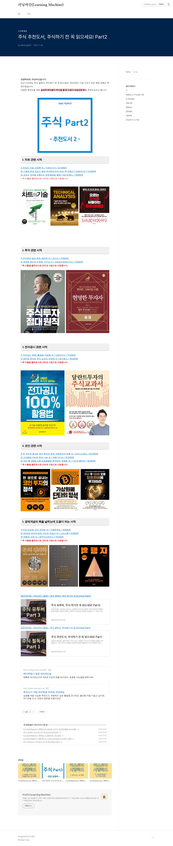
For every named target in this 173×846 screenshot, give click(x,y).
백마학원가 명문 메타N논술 (37, 673)
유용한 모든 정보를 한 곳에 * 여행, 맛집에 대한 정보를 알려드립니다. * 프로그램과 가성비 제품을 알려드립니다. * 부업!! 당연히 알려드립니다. (60, 799)
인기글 (135, 72)
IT (126, 91)
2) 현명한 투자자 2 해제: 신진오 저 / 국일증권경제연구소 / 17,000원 (52, 262)
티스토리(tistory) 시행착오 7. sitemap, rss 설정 (42, 735)
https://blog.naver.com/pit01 (35, 670)
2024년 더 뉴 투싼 (132, 120)
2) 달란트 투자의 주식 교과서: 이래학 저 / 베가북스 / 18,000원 (49, 358)
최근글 (128, 72)
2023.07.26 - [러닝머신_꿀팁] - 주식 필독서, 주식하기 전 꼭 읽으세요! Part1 (55, 627)
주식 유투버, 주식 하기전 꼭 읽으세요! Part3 (41, 732)
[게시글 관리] (33, 712)
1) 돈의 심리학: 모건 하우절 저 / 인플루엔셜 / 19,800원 (46, 530)
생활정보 (129, 107)
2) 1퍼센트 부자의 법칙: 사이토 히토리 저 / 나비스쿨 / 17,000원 (50, 533)
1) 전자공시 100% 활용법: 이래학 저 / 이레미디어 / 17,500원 (48, 355)
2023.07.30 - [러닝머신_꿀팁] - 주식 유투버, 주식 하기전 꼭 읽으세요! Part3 (56, 596)
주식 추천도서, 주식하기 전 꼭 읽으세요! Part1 (41, 742)
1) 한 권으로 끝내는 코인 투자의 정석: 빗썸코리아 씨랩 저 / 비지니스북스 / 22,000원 (59, 454)
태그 (29, 14)
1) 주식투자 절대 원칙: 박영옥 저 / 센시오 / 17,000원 (45, 258)
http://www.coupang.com (33, 688)
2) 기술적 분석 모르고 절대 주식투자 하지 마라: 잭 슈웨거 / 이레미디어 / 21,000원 (58, 171)
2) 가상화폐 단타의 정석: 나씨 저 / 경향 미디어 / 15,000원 (47, 457)
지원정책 (129, 116)
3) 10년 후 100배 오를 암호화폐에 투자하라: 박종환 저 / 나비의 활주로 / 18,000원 (58, 461)
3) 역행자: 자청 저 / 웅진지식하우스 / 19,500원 (42, 537)
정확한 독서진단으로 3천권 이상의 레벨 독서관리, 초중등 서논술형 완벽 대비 (58, 677)
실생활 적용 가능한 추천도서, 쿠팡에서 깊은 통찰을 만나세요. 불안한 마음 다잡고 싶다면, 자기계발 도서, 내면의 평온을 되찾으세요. (64, 697)
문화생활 (129, 111)
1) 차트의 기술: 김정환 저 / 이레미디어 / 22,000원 (44, 168)
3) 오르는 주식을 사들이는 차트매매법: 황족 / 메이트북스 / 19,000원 (52, 175)
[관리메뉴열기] (168, 4)
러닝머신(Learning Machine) (41, 5)
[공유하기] (30, 712)
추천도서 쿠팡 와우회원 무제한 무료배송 (44, 692)
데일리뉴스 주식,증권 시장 (135, 95)
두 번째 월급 (28, 725)
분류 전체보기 (130, 86)
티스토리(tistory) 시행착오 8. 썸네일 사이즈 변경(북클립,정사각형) (49, 729)
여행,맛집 (129, 103)
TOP (153, 837)
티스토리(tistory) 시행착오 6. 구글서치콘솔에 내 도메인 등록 (47, 739)
